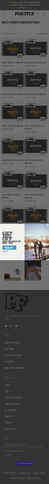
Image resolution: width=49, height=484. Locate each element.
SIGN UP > (9, 247)
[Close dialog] (48, 225)
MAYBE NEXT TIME (5, 251)
